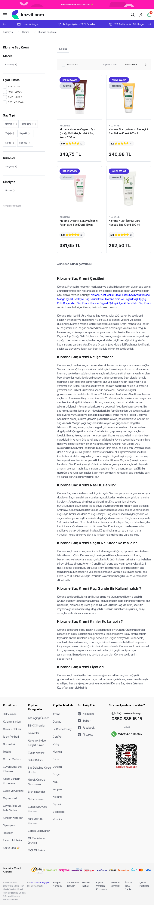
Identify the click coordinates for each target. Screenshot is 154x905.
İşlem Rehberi (11, 736)
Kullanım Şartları (12, 721)
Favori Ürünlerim (12, 840)
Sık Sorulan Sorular (73, 884)
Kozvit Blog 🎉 (11, 847)
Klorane (25, 32)
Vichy (56, 744)
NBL (55, 781)
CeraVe (57, 736)
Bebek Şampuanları (39, 830)
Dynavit (57, 804)
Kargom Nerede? (13, 817)
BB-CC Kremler (36, 725)
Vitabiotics (59, 811)
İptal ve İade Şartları (128, 886)
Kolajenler (33, 733)
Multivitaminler (36, 799)
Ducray (57, 721)
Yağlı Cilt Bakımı (36, 850)
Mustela (57, 751)
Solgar (56, 774)
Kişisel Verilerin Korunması (101, 886)
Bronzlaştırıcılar (36, 791)
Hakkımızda (9, 714)
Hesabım (8, 832)
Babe (56, 759)
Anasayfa (8, 32)
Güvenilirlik (9, 744)
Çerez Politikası (12, 729)
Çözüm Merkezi (12, 759)
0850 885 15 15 (127, 718)
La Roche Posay (62, 729)
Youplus (57, 789)
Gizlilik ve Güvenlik (13, 790)
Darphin (57, 766)
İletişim (7, 751)
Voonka (57, 819)
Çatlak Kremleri (36, 752)
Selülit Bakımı (35, 760)
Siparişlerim (9, 825)
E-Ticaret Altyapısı (40, 882)
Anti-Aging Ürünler (38, 718)
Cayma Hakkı (10, 798)
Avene (56, 714)
